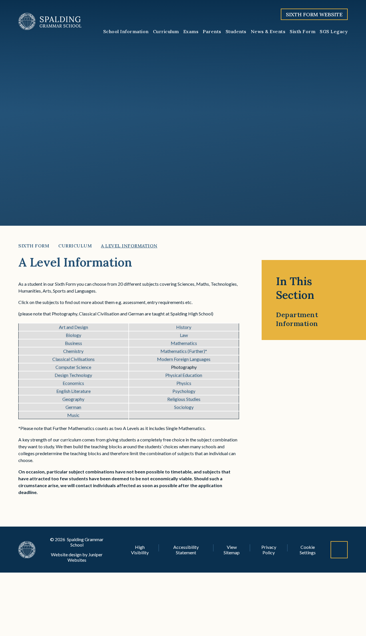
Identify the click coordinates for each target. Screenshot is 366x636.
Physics (183, 383)
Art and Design (73, 327)
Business (73, 343)
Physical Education (183, 375)
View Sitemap (232, 549)
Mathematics (184, 343)
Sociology (184, 407)
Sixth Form (33, 246)
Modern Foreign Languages (183, 359)
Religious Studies (183, 399)
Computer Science (73, 367)
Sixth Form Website (314, 14)
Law (184, 335)
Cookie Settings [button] (308, 549)
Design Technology (73, 375)
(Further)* (197, 351)
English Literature (73, 391)
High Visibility (140, 549)
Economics (73, 383)
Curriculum (75, 246)
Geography (73, 399)
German (73, 407)
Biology (73, 335)
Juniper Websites (85, 557)
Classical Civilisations (73, 359)
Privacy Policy (268, 549)
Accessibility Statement (186, 549)
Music (73, 415)
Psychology (183, 391)
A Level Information (129, 246)
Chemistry (73, 351)
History (183, 327)
